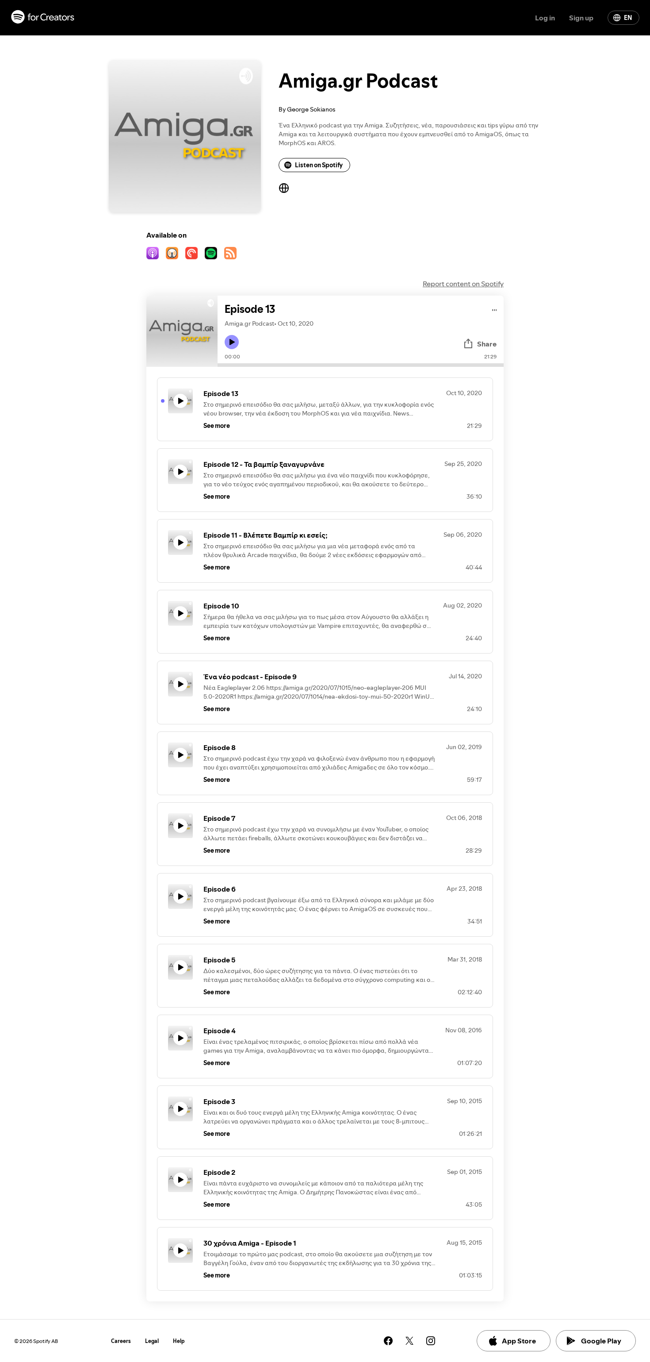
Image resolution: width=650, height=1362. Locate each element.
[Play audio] (494, 308)
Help (179, 1341)
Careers (121, 1341)
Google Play (601, 1341)
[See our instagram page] (430, 1340)
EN (628, 17)
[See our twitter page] (409, 1340)
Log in (545, 18)
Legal (152, 1341)
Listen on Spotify (319, 165)
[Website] (284, 188)
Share (487, 344)
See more (216, 425)
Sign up (581, 18)
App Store (519, 1341)
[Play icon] (232, 342)
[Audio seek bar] (361, 365)
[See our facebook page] (388, 1340)
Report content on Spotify (463, 284)
